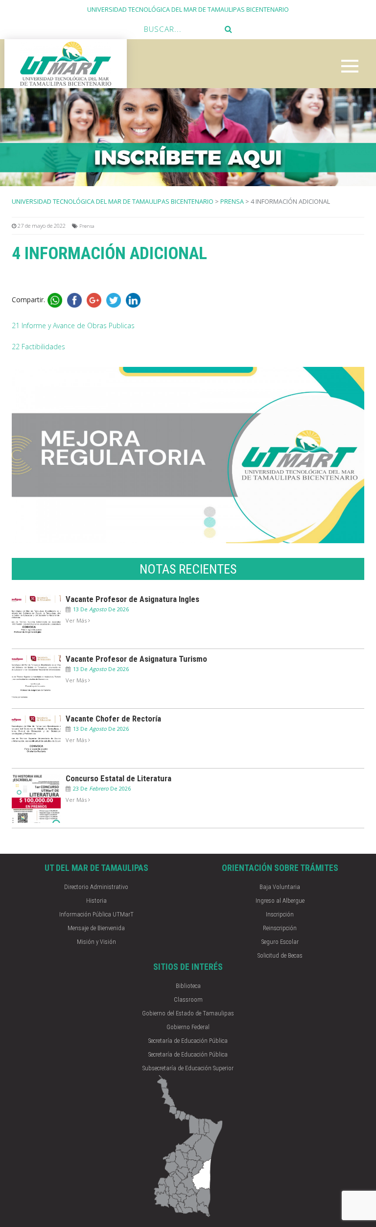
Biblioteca (188, 985)
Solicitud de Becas (280, 955)
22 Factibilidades (38, 346)
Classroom (188, 999)
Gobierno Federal (188, 1027)
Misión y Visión (96, 941)
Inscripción (280, 914)
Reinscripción (280, 928)
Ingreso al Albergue (280, 900)
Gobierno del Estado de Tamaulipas (188, 1013)
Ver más (77, 620)
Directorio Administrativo (96, 886)
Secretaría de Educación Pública (188, 1040)
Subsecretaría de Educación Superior (188, 1068)
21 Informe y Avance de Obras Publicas (73, 325)
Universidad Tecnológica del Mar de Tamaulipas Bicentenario (112, 201)
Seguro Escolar (280, 941)
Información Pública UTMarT (96, 914)
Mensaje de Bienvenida (96, 928)
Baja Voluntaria (279, 886)
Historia (96, 900)
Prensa (232, 201)
